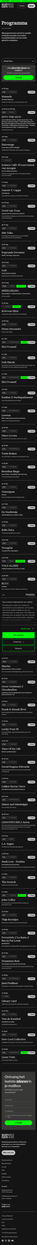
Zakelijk (4, 1174)
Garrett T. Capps (15, 1)
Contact (4, 1186)
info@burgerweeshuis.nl (9, 1196)
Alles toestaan (18, 635)
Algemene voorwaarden (9, 1229)
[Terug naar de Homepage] (8, 5)
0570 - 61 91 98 (6, 1198)
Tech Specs (5, 1180)
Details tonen (25, 628)
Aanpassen (17, 642)
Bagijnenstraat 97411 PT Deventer (7, 1191)
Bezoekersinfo (6, 1163)
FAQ (3, 1170)
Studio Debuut (13, 1236)
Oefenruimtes (6, 1177)
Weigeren (18, 648)
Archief (4, 1167)
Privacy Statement (7, 1216)
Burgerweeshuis (7, 1160)
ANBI (3, 1225)
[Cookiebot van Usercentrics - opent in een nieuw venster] (26, 595)
